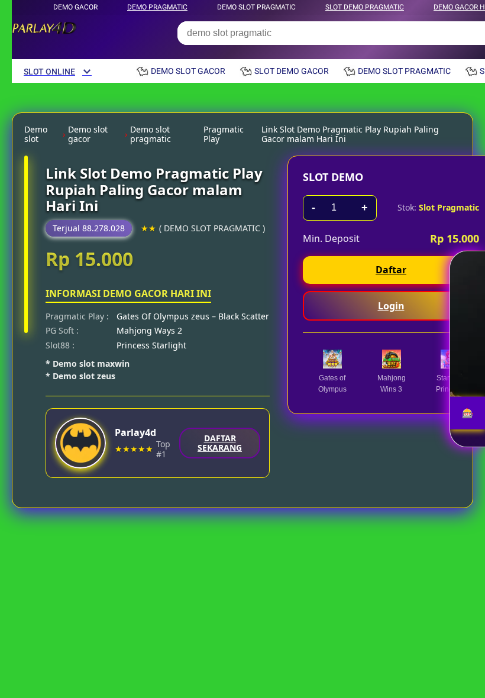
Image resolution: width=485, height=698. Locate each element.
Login (391, 305)
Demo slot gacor (88, 134)
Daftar (391, 269)
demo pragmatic (157, 7)
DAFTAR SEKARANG (220, 442)
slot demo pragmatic (364, 7)
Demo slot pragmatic (150, 134)
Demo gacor (75, 7)
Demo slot (35, 134)
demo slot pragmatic (256, 7)
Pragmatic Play (223, 134)
